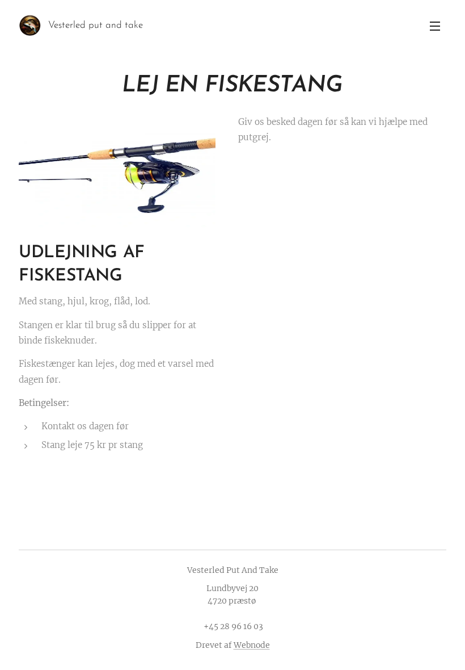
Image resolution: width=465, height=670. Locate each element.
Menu (435, 25)
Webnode (252, 645)
